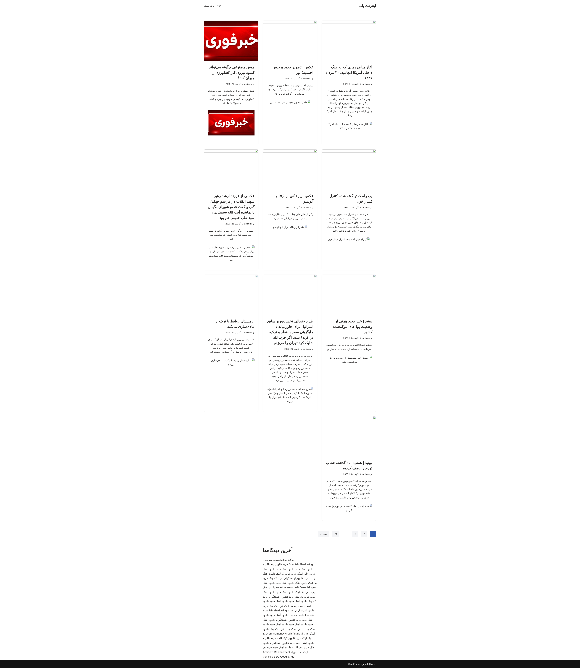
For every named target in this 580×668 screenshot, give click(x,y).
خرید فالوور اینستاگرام (275, 564)
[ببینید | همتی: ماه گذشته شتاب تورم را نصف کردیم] (349, 436)
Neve (373, 664)
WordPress (354, 664)
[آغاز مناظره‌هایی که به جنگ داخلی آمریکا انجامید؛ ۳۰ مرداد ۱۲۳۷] (349, 41)
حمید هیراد (297, 652)
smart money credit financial (293, 587)
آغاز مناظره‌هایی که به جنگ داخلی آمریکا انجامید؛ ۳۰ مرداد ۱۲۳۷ (349, 72)
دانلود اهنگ (301, 582)
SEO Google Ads (284, 656)
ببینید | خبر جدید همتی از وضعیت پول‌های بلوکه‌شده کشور (352, 326)
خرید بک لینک (283, 573)
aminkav (366, 84)
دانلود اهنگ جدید (304, 569)
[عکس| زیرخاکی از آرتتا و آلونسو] (290, 170)
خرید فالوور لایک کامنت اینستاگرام (282, 638)
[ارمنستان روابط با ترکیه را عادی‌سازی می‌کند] (231, 295)
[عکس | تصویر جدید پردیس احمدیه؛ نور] (290, 41)
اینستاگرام (297, 647)
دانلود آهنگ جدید (279, 615)
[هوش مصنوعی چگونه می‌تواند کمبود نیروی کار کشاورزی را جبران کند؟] (231, 41)
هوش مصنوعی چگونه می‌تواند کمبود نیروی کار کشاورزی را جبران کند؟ (232, 72)
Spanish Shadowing (301, 564)
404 (219, 6)
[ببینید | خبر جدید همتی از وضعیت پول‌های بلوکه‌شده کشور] (349, 295)
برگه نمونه (209, 6)
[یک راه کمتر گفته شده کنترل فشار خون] (349, 170)
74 (335, 534)
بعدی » (323, 534)
